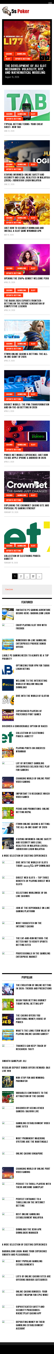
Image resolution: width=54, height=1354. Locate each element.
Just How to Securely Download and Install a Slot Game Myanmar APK (24, 229)
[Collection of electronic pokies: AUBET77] (27, 537)
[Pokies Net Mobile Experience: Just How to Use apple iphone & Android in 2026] (27, 436)
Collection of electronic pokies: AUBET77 (22, 557)
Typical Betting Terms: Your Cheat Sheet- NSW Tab (23, 125)
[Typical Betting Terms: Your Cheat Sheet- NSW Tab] (27, 105)
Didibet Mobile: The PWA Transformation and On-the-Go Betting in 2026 (26, 406)
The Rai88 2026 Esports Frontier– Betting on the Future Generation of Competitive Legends (24, 303)
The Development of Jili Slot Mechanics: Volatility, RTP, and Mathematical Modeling (25, 69)
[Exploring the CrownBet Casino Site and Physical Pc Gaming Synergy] (27, 486)
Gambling (21, 53)
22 (34, 576)
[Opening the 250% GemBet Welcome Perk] (27, 259)
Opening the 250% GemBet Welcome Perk (26, 278)
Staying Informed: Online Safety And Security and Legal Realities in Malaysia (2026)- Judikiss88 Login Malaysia (27, 177)
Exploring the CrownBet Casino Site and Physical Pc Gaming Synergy (26, 507)
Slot (8, 58)
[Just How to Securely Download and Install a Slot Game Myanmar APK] (27, 209)
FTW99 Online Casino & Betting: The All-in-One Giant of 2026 (26, 355)
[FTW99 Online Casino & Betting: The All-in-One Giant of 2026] (27, 335)
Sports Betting (22, 58)
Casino (9, 53)
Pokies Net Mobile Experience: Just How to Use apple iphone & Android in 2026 (26, 456)
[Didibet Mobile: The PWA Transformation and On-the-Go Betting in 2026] (27, 385)
